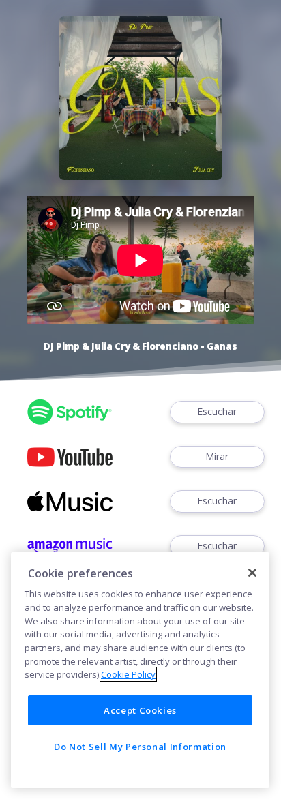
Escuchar (217, 411)
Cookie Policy (128, 674)
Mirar (216, 456)
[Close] (252, 573)
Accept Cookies (140, 710)
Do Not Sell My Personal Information (140, 746)
